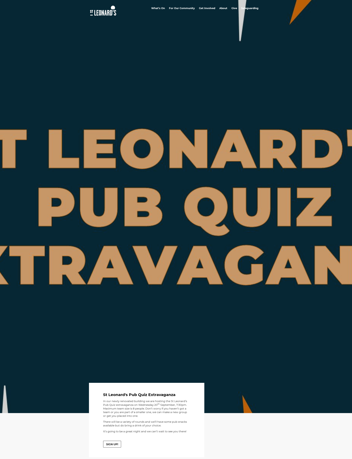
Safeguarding (249, 8)
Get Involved (207, 8)
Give (234, 8)
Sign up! (112, 444)
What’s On (158, 8)
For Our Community (182, 8)
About (223, 8)
